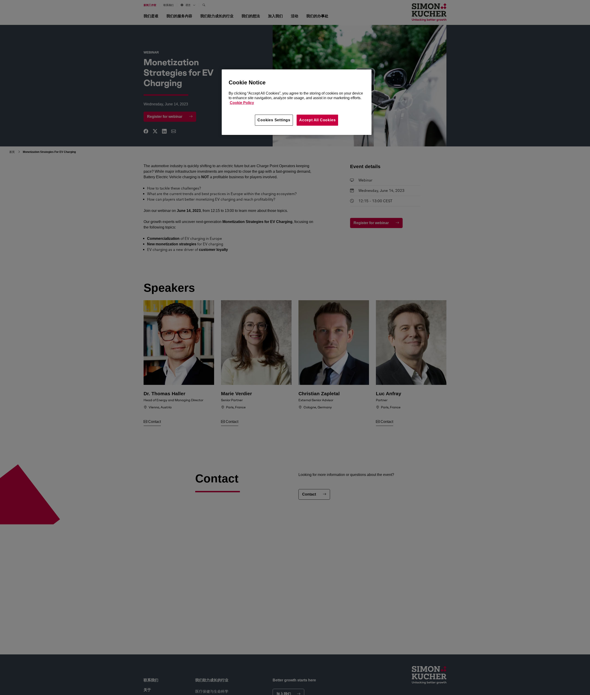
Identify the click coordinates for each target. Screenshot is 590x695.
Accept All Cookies (317, 120)
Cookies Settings (273, 120)
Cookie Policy (242, 103)
